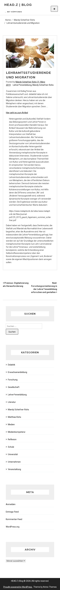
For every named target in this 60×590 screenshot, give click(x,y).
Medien (11, 424)
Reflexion (12, 439)
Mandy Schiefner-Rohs (26, 82)
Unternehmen (14, 462)
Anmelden (10, 504)
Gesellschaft (13, 387)
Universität (13, 454)
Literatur (12, 402)
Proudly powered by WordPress (17, 587)
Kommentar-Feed (14, 519)
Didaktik (11, 365)
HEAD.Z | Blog (18, 5)
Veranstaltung (14, 469)
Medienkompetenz (16, 432)
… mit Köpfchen (13, 12)
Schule (11, 447)
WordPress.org (12, 527)
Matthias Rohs (14, 417)
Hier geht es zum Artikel (17, 112)
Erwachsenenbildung (17, 372)
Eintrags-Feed (12, 512)
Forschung (12, 379)
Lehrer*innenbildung (22, 85)
